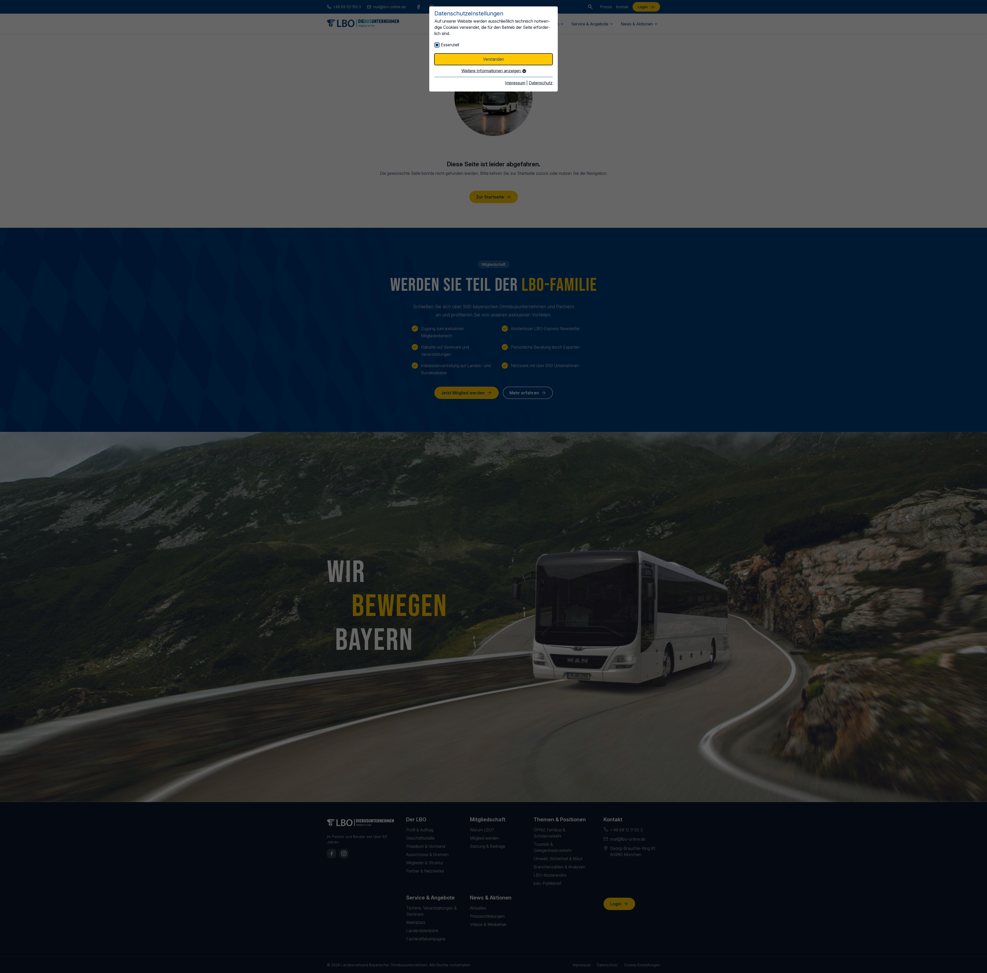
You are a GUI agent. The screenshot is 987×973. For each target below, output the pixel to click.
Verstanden (493, 59)
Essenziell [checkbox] (450, 44)
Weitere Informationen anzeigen (491, 70)
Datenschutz (541, 82)
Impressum (515, 82)
